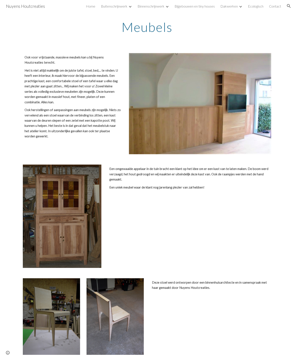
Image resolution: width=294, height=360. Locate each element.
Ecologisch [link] (255, 6)
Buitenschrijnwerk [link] (114, 6)
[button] (289, 6)
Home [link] (90, 6)
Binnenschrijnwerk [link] (151, 6)
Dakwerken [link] (229, 6)
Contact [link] (275, 6)
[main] (147, 27)
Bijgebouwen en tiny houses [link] (195, 6)
